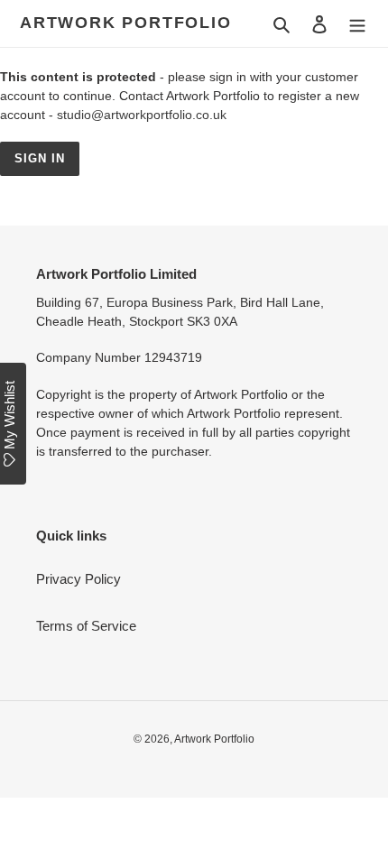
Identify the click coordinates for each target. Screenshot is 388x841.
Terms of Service (86, 625)
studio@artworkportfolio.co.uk (141, 114)
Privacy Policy (78, 579)
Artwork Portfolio (126, 23)
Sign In (39, 158)
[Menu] (357, 24)
